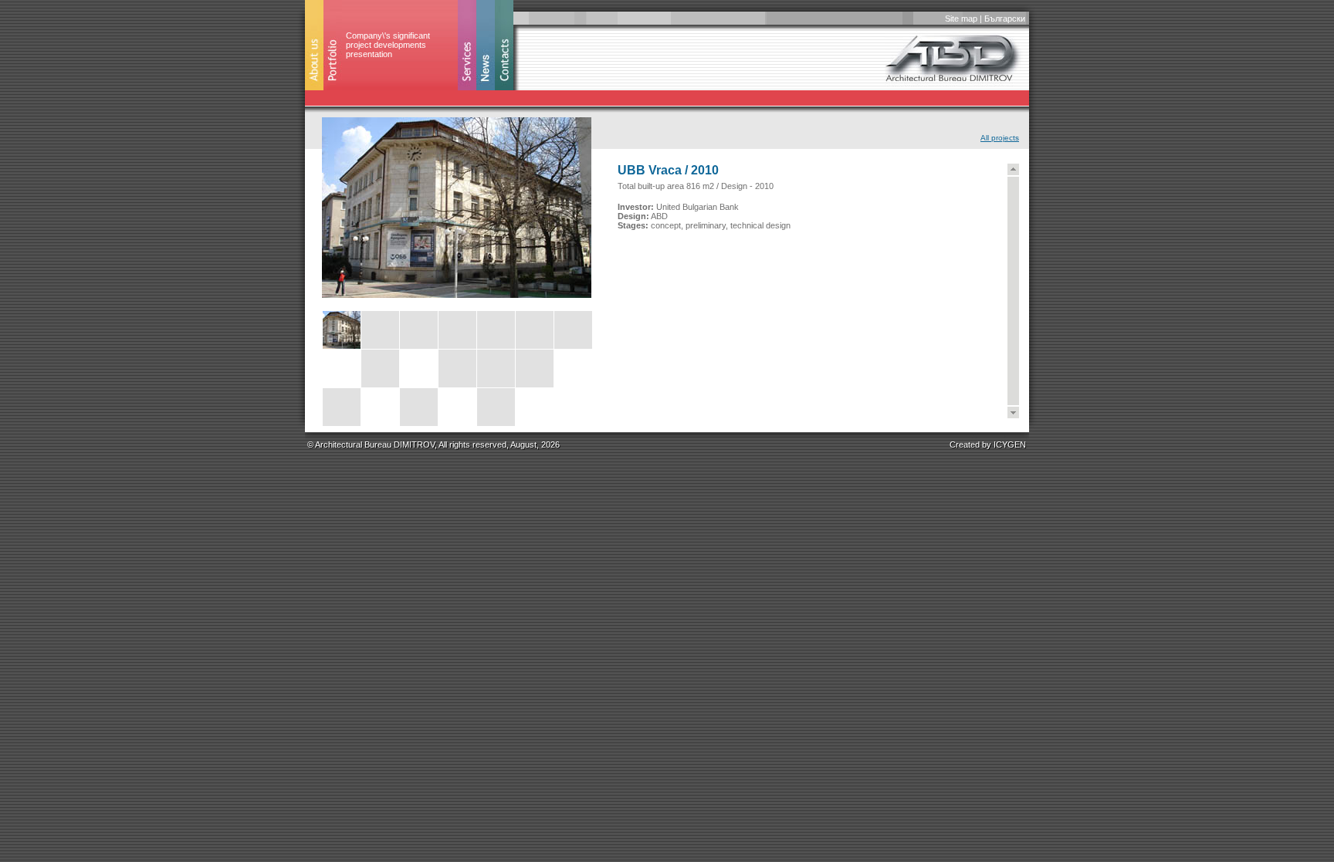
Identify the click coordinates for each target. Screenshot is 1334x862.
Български (1004, 18)
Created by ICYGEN (988, 444)
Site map (961, 18)
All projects (999, 138)
